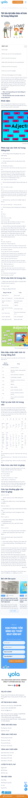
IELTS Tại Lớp (4, 773)
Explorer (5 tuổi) (5, 730)
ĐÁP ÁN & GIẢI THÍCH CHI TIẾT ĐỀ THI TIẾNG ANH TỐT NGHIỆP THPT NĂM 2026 (9, 600)
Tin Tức (3, 785)
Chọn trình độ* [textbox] (8, 651)
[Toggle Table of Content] (24, 46)
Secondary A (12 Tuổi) (6, 755)
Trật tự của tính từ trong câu (10, 66)
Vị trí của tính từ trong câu (9, 58)
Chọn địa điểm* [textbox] (8, 656)
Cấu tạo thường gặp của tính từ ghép (12, 75)
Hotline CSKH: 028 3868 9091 (8, 708)
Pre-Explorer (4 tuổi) (6, 728)
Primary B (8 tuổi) (5, 743)
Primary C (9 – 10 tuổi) (6, 745)
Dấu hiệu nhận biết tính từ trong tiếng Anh (13, 62)
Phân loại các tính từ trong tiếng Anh (12, 53)
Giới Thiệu (3, 780)
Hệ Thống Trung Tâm (6, 782)
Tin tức (4, 8)
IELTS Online (4, 770)
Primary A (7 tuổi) (5, 740)
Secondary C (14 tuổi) (6, 760)
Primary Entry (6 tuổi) (6, 737)
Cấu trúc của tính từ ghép (9, 70)
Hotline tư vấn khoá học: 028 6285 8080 (11, 705)
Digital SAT (4, 767)
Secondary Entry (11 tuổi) (7, 752)
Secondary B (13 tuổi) (6, 758)
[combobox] (14, 652)
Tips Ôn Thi (4, 788)
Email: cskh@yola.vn (6, 710)
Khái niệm (5, 49)
